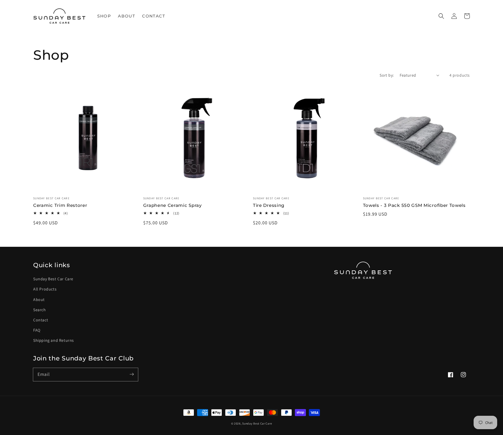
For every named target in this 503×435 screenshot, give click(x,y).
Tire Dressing (268, 205)
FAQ (36, 330)
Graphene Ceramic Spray (172, 205)
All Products (44, 289)
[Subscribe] (131, 374)
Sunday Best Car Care (53, 278)
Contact (40, 320)
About (39, 299)
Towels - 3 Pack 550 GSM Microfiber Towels (414, 205)
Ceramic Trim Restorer (60, 205)
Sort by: (387, 75)
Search (39, 309)
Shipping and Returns (53, 340)
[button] (441, 16)
